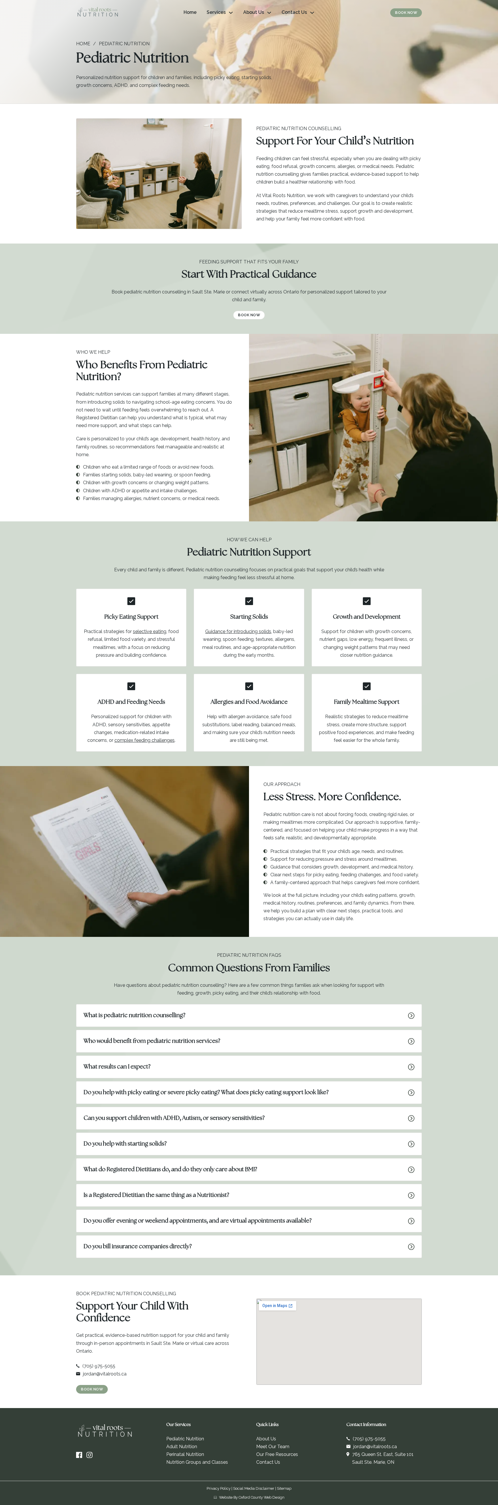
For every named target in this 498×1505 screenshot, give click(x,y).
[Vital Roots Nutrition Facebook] (79, 1455)
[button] (249, 1015)
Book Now (406, 12)
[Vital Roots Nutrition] (97, 13)
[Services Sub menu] (231, 12)
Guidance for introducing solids (238, 631)
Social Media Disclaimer (253, 1488)
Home (190, 12)
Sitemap (284, 1488)
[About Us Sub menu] (269, 12)
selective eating (149, 631)
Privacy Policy (219, 1488)
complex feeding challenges (144, 740)
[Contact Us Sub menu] (312, 12)
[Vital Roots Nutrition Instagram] (89, 1455)
